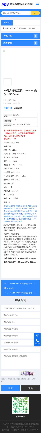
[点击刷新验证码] (27, 373)
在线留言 (18, 108)
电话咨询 (37, 344)
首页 (15, 28)
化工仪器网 (15, 430)
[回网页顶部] (37, 335)
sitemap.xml (34, 430)
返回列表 (10, 288)
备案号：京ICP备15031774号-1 (22, 427)
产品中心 (7, 23)
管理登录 (24, 430)
